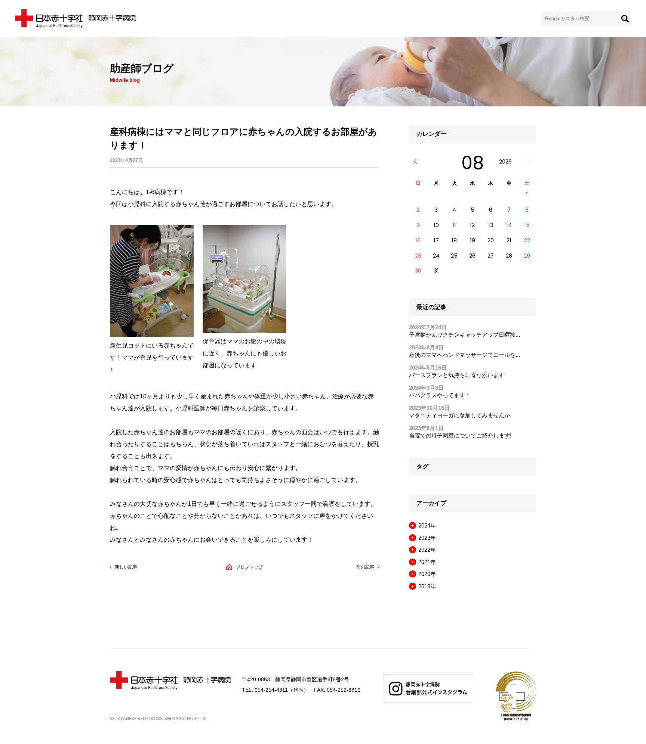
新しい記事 (126, 567)
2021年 (427, 562)
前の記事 (365, 567)
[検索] (625, 19)
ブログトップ (249, 567)
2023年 (427, 538)
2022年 (427, 550)
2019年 (427, 586)
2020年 (427, 574)
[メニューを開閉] (412, 525)
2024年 (427, 525)
